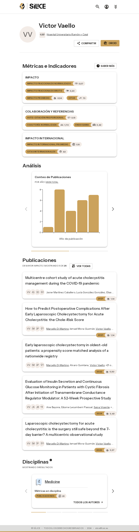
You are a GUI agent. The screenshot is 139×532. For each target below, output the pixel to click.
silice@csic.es (101, 528)
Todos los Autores (34, 502)
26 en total (52, 182)
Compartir (86, 43)
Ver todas (80, 266)
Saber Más (105, 66)
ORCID (110, 43)
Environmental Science (103, 481)
